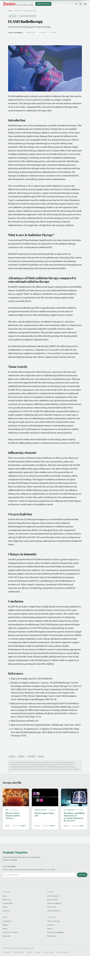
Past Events (7, 900)
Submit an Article (43, 4)
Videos (5, 907)
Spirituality (6, 936)
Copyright (37, 952)
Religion (5, 925)
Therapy (40, 756)
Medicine (12, 756)
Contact (29, 952)
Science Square (52, 896)
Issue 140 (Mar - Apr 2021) (27, 16)
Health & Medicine (53, 911)
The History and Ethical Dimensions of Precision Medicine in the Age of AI (74, 817)
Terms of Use (7, 952)
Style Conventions (63, 952)
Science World (52, 900)
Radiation (21, 756)
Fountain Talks (8, 903)
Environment (51, 907)
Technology (31, 756)
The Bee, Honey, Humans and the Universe (12, 815)
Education (51, 925)
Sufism (5, 929)
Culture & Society (53, 921)
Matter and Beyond (54, 903)
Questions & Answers (10, 932)
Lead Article (7, 921)
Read (23, 826)
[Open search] (76, 4)
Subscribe (82, 875)
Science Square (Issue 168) (44, 814)
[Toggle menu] (85, 4)
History (49, 929)
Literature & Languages (55, 932)
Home (10, 11)
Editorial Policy (19, 952)
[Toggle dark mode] (81, 4)
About (5, 896)
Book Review (51, 936)
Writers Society (49, 952)
